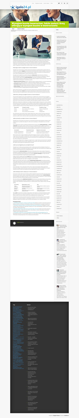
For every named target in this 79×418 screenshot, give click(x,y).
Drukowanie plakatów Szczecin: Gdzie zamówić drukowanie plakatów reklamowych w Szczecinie (61, 272)
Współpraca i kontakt (38, 3)
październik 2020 (59, 166)
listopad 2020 (59, 164)
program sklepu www (17, 341)
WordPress (67, 415)
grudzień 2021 (59, 136)
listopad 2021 (59, 138)
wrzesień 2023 (59, 111)
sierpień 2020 (59, 170)
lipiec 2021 (58, 147)
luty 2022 (58, 132)
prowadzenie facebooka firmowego (18, 351)
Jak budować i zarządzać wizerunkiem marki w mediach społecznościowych (33, 333)
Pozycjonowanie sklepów (18, 327)
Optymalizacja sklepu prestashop (18, 321)
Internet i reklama (46, 3)
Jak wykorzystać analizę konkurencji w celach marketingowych (32, 308)
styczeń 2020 (59, 185)
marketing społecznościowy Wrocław (17, 313)
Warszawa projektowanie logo (17, 367)
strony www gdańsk (17, 361)
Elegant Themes (56, 415)
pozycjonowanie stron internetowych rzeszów (16, 333)
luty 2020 (58, 183)
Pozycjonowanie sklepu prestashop (18, 326)
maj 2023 (58, 119)
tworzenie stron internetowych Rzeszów (17, 365)
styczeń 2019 (59, 187)
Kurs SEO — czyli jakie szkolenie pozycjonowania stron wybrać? (32, 338)
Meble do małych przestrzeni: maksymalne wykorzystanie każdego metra (62, 68)
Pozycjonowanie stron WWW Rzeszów (18, 339)
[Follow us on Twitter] (59, 3)
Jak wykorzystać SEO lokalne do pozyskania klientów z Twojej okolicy (33, 403)
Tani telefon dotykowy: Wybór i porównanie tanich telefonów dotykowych (27, 205)
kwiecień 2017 (59, 208)
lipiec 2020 (58, 172)
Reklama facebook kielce (17, 356)
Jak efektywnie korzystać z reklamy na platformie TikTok (24, 202)
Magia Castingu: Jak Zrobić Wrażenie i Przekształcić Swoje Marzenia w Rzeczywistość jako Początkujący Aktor (61, 84)
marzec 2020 (59, 181)
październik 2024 (59, 105)
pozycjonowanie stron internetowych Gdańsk (18, 331)
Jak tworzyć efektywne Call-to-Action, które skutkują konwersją (32, 358)
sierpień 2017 (59, 200)
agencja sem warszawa (17, 310)
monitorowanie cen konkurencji (17, 320)
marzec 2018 (59, 191)
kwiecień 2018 (59, 189)
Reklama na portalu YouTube (17, 359)
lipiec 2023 (58, 115)
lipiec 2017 (58, 202)
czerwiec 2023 (59, 117)
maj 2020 (58, 176)
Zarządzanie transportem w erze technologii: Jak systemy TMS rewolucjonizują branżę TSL (31, 212)
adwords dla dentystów (17, 306)
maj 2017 (58, 206)
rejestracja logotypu (17, 354)
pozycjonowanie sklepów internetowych (18, 328)
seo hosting (19, 360)
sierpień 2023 (59, 113)
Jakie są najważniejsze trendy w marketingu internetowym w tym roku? (33, 387)
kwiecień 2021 (59, 153)
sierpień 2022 (59, 126)
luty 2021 (58, 157)
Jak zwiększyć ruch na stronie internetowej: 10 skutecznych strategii (33, 392)
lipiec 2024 (58, 107)
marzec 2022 (59, 130)
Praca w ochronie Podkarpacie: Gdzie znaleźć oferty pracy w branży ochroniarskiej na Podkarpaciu (61, 288)
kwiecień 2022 (59, 128)
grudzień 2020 (59, 162)
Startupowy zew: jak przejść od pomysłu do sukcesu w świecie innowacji (32, 408)
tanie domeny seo (18, 362)
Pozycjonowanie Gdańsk (17, 322)
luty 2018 (58, 193)
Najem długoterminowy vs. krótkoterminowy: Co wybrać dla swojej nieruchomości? (62, 73)
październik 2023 (59, 109)
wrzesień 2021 (59, 143)
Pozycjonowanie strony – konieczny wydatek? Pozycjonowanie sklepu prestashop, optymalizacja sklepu (61, 256)
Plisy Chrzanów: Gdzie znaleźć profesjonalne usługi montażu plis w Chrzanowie (61, 53)
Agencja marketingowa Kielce (17, 309)
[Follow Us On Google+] (67, 3)
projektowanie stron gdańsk (17, 347)
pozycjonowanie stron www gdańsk (18, 337)
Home (33, 3)
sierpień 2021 (59, 145)
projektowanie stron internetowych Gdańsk (18, 349)
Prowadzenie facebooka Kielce (17, 353)
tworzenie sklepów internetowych (19, 363)
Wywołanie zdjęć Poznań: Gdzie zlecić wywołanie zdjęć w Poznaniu (26, 208)
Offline (52, 3)
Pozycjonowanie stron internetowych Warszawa (18, 335)
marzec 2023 (59, 124)
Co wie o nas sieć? (31, 348)
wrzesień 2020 (59, 168)
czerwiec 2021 (59, 149)
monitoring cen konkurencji (18, 316)
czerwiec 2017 (59, 204)
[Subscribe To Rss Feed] (64, 3)
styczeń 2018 (59, 195)
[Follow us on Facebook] (61, 3)
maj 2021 (58, 151)
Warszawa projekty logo (18, 368)
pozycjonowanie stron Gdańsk (18, 330)
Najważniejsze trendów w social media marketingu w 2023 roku (61, 58)
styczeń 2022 (59, 134)
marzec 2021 (59, 155)
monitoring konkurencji (18, 318)
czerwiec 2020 (59, 174)
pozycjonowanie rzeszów (16, 325)
